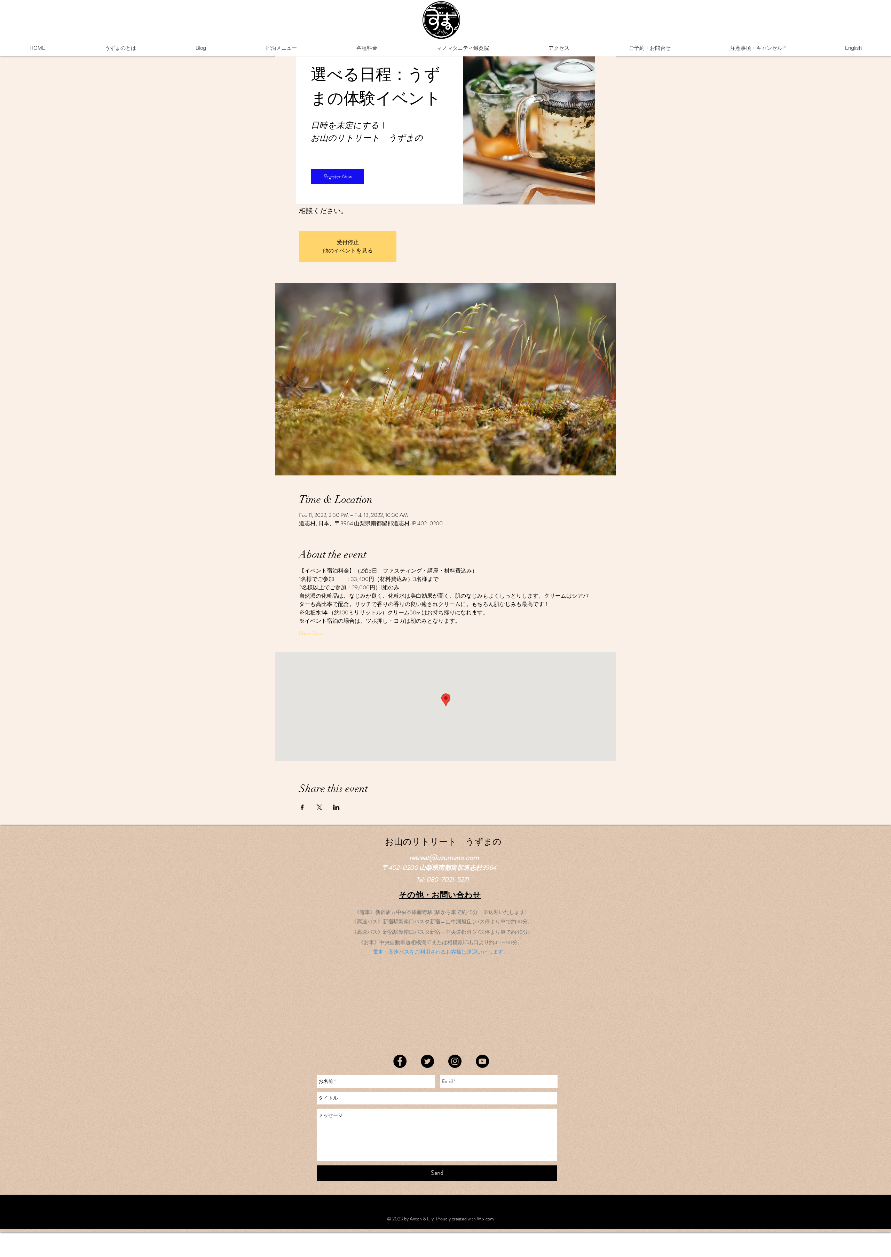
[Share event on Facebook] (302, 807)
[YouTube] (482, 1061)
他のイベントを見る (348, 251)
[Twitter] (427, 1061)
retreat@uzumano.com (444, 857)
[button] (281, 48)
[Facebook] (400, 1061)
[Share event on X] (319, 807)
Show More (311, 633)
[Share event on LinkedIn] (336, 807)
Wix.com (485, 1218)
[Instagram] (455, 1061)
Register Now (337, 176)
